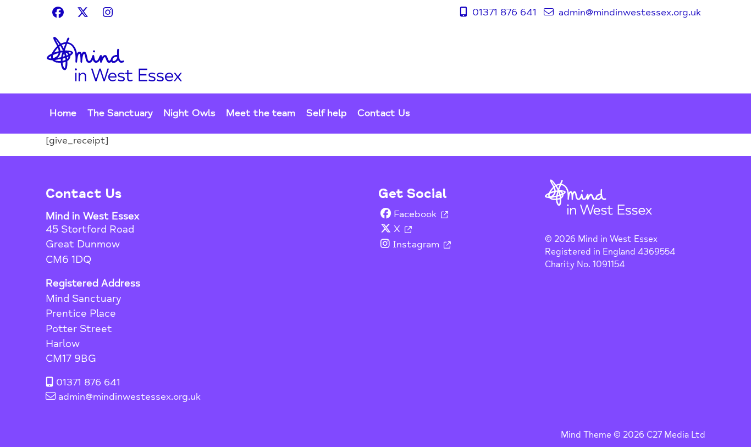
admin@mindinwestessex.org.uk (628, 12)
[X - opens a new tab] (82, 12)
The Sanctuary (120, 113)
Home (62, 113)
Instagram (416, 244)
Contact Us (383, 113)
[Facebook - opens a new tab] (58, 12)
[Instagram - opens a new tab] (107, 12)
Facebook (415, 214)
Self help (326, 113)
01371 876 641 (503, 12)
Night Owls (189, 113)
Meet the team (260, 113)
